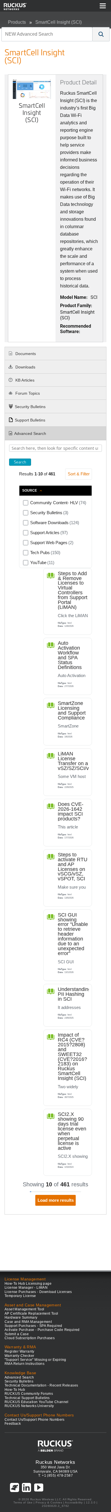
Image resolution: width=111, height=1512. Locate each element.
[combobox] (46, 34)
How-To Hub (15, 1390)
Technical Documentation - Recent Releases (41, 1385)
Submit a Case (17, 1334)
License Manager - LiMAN (26, 1288)
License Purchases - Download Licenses (38, 1292)
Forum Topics (27, 393)
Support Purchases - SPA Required (33, 1326)
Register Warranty (19, 1351)
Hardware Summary (21, 1318)
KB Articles (24, 380)
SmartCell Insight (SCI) (58, 22)
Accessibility (74, 1502)
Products (17, 22)
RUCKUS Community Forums (29, 1394)
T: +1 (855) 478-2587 (55, 1475)
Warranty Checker (19, 1356)
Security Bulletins (30, 406)
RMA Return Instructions (24, 1364)
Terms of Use (22, 1502)
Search (20, 462)
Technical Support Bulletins (27, 1398)
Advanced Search (30, 433)
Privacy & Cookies (49, 1502)
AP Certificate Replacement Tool (31, 1314)
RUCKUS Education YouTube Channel (37, 1402)
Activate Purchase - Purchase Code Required (42, 1330)
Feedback (13, 1424)
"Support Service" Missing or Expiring (35, 1360)
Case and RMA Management (28, 1322)
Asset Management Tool (24, 1309)
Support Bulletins (30, 420)
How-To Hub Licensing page (28, 1284)
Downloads (24, 367)
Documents (25, 353)
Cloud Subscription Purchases (30, 1338)
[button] (101, 34)
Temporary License (20, 1296)
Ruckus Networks (55, 1462)
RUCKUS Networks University (29, 1406)
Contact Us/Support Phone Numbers (35, 1420)
